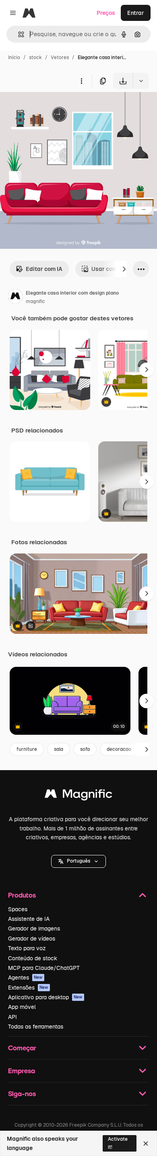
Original (51, 107)
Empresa (21, 1070)
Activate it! (118, 1143)
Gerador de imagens (34, 928)
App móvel (22, 1006)
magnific (35, 301)
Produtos (22, 895)
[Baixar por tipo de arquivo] (141, 81)
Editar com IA (44, 269)
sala (58, 749)
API (12, 1017)
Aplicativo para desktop (45, 997)
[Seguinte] (124, 269)
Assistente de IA (29, 918)
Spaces (17, 909)
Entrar (135, 12)
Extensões (28, 987)
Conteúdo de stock (32, 958)
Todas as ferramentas (35, 1026)
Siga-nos (22, 1093)
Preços (106, 12)
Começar (22, 1047)
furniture (27, 749)
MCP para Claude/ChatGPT (44, 968)
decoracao (119, 749)
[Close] (145, 1143)
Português (78, 861)
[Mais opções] (81, 81)
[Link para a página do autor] (15, 297)
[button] (78, 861)
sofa (85, 749)
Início (14, 57)
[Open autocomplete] (18, 34)
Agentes (25, 977)
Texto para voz (27, 948)
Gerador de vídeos (31, 938)
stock (35, 57)
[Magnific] (78, 795)
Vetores (60, 57)
